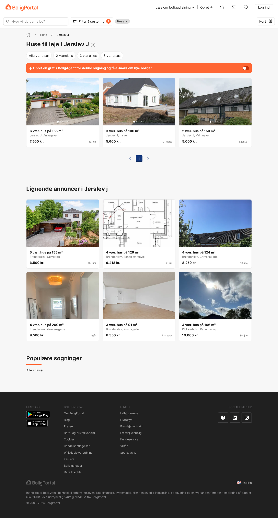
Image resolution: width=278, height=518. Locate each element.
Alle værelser (39, 56)
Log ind (264, 7)
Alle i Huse (34, 370)
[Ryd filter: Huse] (126, 21)
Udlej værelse (129, 413)
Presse (68, 426)
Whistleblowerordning (78, 452)
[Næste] (148, 158)
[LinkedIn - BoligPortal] (235, 418)
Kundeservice (129, 439)
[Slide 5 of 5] (67, 122)
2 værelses (64, 56)
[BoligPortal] (21, 7)
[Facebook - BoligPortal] (223, 418)
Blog (67, 419)
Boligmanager (73, 465)
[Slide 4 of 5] (65, 122)
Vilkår (124, 446)
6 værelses (112, 56)
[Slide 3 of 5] (62, 122)
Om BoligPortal (74, 413)
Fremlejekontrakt (131, 426)
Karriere (69, 459)
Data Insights (72, 472)
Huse (43, 34)
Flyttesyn (126, 419)
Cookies (69, 439)
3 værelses (88, 56)
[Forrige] (130, 158)
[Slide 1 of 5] (58, 122)
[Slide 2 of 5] (60, 122)
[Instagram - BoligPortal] (247, 418)
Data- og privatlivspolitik (80, 433)
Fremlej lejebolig (131, 433)
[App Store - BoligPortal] (37, 423)
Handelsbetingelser (77, 446)
